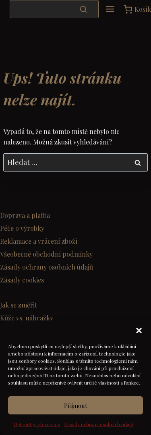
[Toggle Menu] (110, 9)
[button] (139, 330)
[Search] (83, 9)
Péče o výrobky (22, 228)
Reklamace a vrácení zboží (38, 241)
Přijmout (75, 406)
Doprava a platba (25, 215)
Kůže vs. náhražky (26, 318)
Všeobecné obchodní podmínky (46, 254)
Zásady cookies (22, 280)
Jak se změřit (18, 305)
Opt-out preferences (37, 424)
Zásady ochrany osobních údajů (98, 424)
